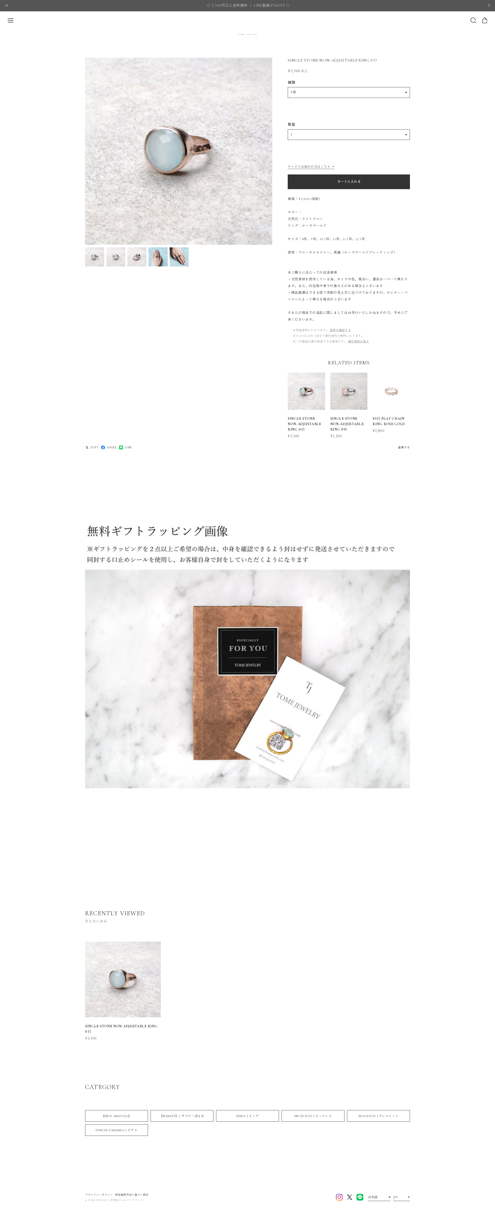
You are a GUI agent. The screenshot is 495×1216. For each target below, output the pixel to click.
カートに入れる (349, 182)
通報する (404, 447)
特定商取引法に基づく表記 (131, 1194)
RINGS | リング (247, 1116)
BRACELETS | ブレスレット (379, 1116)
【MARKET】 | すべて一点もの (182, 1116)
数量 (291, 124)
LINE (128, 447)
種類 (291, 82)
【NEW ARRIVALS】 (116, 1116)
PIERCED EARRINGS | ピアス (116, 1130)
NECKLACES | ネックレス (313, 1116)
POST (94, 447)
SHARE (112, 447)
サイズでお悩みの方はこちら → (311, 167)
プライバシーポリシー (99, 1194)
